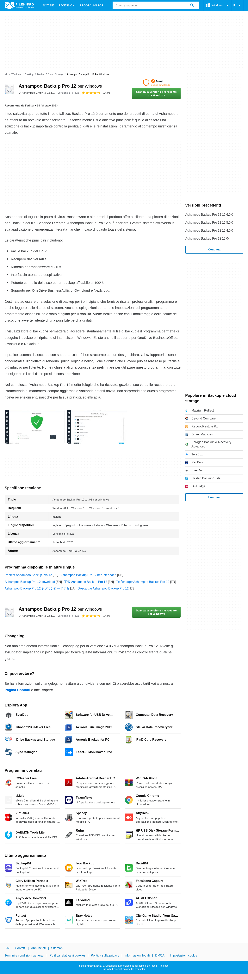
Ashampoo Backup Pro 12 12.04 (207, 238)
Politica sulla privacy (105, 955)
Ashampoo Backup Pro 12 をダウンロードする (37, 588)
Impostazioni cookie (183, 955)
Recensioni (67, 5)
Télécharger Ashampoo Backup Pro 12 (142, 581)
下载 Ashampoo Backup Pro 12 (85, 581)
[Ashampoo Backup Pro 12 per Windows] (9, 89)
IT (234, 5)
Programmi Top (91, 5)
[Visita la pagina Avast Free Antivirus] (156, 82)
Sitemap (57, 948)
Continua (214, 249)
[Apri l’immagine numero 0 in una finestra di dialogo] (35, 427)
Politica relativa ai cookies (67, 955)
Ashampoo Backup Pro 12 (60, 86)
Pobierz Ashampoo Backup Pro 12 (28, 575)
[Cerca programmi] (192, 5)
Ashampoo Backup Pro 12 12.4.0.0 (209, 230)
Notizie (48, 5)
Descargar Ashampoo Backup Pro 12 (103, 588)
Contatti (20, 948)
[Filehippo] (19, 5)
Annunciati (38, 948)
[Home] (6, 74)
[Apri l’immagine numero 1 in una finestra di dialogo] (97, 427)
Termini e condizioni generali (24, 955)
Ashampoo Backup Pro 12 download (30, 581)
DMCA (159, 955)
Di (37, 92)
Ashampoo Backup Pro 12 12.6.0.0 (209, 214)
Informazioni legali (137, 955)
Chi (7, 948)
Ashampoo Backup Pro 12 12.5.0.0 (209, 222)
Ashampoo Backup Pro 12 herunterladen (88, 575)
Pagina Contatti (17, 690)
